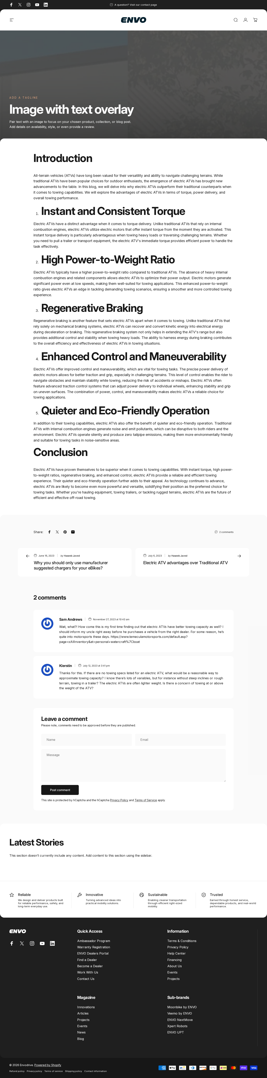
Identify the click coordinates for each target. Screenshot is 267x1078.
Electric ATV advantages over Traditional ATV (185, 562)
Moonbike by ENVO (182, 1007)
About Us (174, 966)
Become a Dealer (90, 966)
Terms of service (53, 1071)
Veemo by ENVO (179, 1013)
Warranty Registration (93, 947)
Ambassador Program (93, 941)
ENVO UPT (175, 1032)
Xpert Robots (177, 1026)
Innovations (86, 1007)
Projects (173, 979)
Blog (80, 1039)
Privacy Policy (119, 800)
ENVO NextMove (180, 1020)
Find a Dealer (87, 960)
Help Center (176, 953)
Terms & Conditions (181, 941)
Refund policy (16, 1071)
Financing (174, 960)
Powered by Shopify (47, 1065)
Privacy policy (34, 1071)
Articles (83, 1013)
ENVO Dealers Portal (92, 953)
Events (172, 972)
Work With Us (87, 972)
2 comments (226, 532)
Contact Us (85, 979)
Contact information (95, 1071)
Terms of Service (146, 800)
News (81, 1032)
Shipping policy (73, 1071)
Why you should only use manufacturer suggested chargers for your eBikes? (71, 565)
